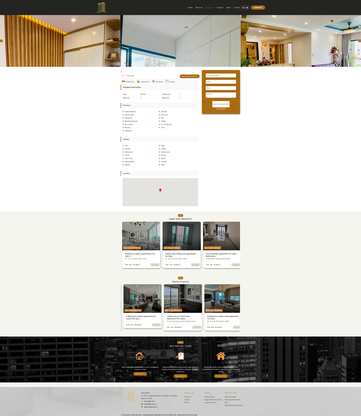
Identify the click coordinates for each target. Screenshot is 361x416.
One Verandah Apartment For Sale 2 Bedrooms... (180, 254)
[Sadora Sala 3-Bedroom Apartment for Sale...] (140, 236)
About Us (199, 7)
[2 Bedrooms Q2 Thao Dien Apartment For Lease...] (142, 298)
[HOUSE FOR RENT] (140, 356)
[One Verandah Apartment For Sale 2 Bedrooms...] (181, 236)
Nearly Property (180, 281)
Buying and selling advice (231, 405)
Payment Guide (207, 402)
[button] (140, 374)
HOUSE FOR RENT (140, 364)
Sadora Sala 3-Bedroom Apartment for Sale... (139, 254)
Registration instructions (211, 400)
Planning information (229, 400)
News (228, 7)
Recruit (184, 402)
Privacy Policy (206, 397)
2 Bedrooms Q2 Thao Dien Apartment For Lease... (136, 317)
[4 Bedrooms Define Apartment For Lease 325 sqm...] (223, 298)
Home (190, 7)
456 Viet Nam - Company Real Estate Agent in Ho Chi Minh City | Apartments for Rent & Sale (164, 415)
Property (209, 7)
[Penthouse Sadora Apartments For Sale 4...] (221, 236)
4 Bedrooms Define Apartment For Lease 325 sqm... (221, 317)
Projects (220, 7)
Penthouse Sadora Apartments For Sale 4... (220, 254)
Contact (237, 7)
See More (154, 265)
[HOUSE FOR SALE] (221, 356)
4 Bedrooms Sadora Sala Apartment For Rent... (181, 317)
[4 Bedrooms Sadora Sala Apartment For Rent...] (182, 298)
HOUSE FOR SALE (221, 364)
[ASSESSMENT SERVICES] (180, 356)
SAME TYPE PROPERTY (180, 219)
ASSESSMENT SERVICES (180, 364)
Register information (221, 104)
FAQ (223, 402)
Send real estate (228, 397)
